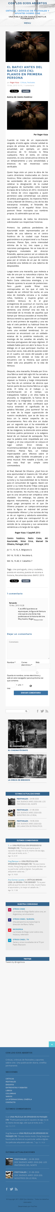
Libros (9, 1091)
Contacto (11, 1102)
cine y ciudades (35, 569)
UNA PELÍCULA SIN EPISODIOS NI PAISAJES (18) (23, 862)
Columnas (11, 1094)
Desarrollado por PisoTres (27, 1206)
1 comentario (29, 85)
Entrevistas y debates (16, 1088)
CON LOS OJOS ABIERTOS (27, 3)
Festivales (31, 82)
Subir (52, 1044)
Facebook (38, 711)
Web (37, 662)
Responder (38, 619)
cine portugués (20, 569)
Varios (9, 1096)
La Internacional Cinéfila (19, 1099)
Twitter (42, 711)
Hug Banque (13, 861)
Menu (27, 23)
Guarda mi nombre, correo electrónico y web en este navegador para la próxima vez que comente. (25, 678)
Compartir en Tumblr (26, 91)
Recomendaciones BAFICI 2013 (29, 575)
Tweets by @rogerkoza (15, 962)
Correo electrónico (26, 663)
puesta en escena (15, 572)
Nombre (11, 662)
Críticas (23, 82)
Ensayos (10, 1085)
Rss (47, 711)
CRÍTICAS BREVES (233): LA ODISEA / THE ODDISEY (25, 881)
